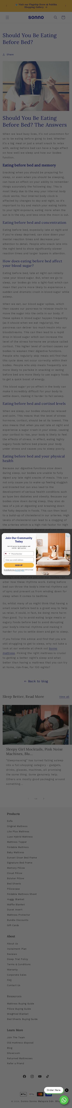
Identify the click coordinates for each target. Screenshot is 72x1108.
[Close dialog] (68, 535)
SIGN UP (18, 565)
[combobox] (7, 553)
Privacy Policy (17, 570)
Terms (22, 570)
